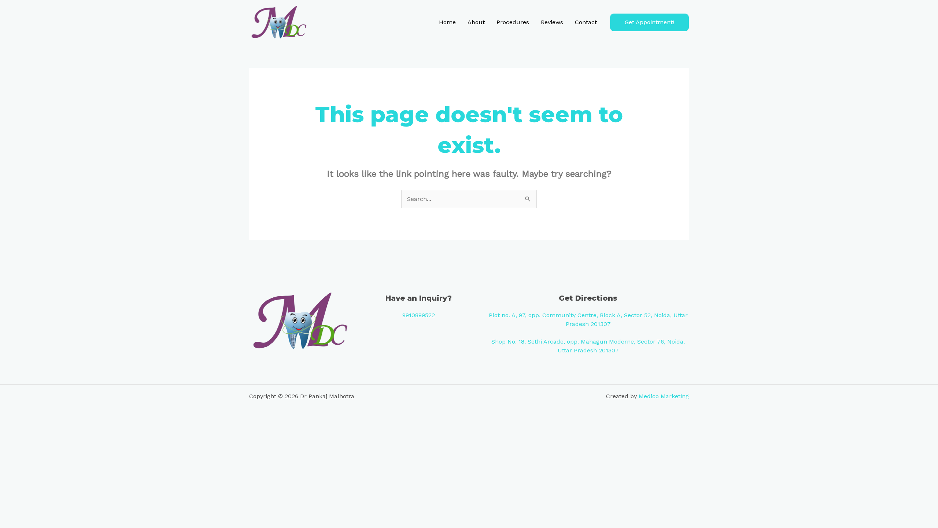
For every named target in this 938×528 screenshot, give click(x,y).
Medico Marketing (664, 396)
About (476, 22)
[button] (649, 22)
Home (447, 22)
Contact (586, 22)
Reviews (552, 22)
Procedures (512, 22)
